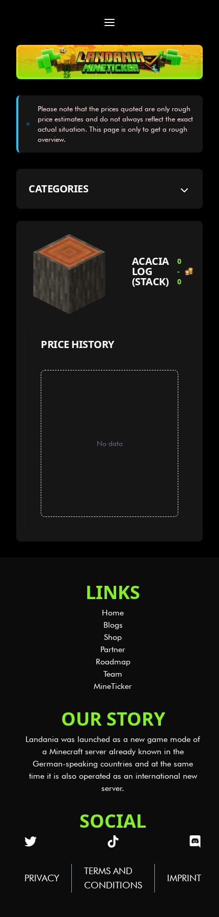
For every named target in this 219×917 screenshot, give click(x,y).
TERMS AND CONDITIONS (113, 877)
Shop (113, 637)
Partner (112, 649)
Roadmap (113, 661)
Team (112, 674)
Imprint (184, 878)
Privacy (41, 878)
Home (113, 612)
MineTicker (113, 686)
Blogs (113, 625)
